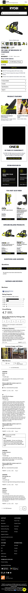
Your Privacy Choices (9, 590)
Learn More (5, 184)
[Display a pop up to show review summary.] (22, 215)
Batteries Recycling (5, 528)
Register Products (4, 534)
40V (2, 548)
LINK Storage (3, 556)
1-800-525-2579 (19, 587)
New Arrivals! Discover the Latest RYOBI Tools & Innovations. (14, 4)
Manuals (3, 520)
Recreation (16, 526)
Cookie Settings (20, 590)
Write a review (17, 56)
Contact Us (3, 539)
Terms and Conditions (6, 588)
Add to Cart (14, 67)
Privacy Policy (15, 588)
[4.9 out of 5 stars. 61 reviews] (19, 214)
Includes (4, 83)
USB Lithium (3, 553)
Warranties (3, 523)
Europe (15, 550)
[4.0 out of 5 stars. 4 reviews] (19, 248)
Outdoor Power (17, 523)
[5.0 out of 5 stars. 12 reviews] (4, 214)
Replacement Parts (5, 526)
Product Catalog (4, 562)
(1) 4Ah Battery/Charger (15, 61)
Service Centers (4, 531)
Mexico (15, 553)
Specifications (5, 86)
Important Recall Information (7, 537)
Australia (16, 545)
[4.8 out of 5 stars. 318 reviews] (4, 248)
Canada (15, 548)
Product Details (5, 80)
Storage (16, 531)
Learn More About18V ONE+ (14, 158)
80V (2, 550)
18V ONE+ (3, 545)
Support (3, 89)
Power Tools (16, 520)
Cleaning (16, 528)
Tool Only (4, 61)
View (26, 2)
